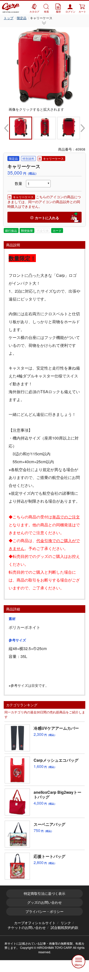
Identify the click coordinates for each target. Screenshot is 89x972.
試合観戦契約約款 (64, 927)
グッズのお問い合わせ (44, 902)
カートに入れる (47, 217)
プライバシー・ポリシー (44, 911)
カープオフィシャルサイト (35, 922)
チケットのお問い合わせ (27, 927)
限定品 (21, 18)
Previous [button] (6, 128)
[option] (44, 67)
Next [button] (83, 128)
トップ (8, 18)
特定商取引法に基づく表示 (44, 893)
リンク (66, 922)
